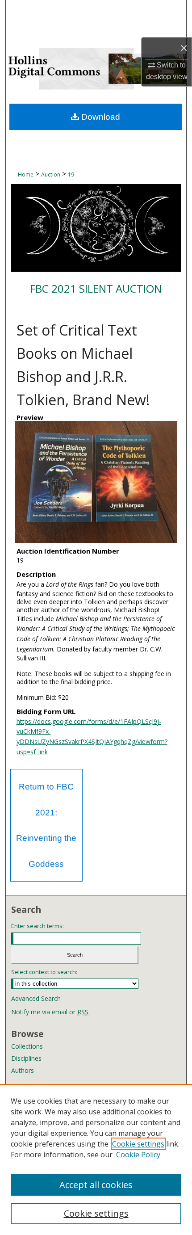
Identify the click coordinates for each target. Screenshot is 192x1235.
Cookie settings (138, 1144)
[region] (96, 1159)
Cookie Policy (138, 1154)
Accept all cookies (96, 1185)
